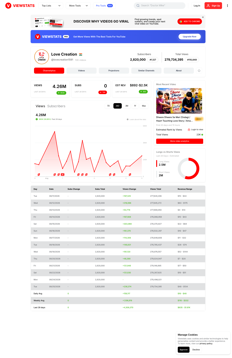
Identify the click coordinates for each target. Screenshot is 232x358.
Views (40, 106)
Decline (196, 349)
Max (144, 106)
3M (126, 106)
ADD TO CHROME (192, 21)
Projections (113, 70)
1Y (135, 106)
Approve (184, 349)
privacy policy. (206, 343)
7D (108, 106)
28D (117, 106)
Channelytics (49, 70)
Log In (197, 5)
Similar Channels (146, 70)
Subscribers (56, 106)
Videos (81, 70)
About (179, 70)
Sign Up (216, 5)
